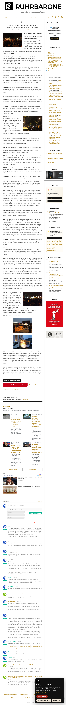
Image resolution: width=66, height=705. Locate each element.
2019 (60, 244)
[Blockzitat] (19, 509)
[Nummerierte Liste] (16, 509)
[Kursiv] (10, 509)
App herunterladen (55, 198)
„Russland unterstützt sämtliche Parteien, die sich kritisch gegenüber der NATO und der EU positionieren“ (37, 421)
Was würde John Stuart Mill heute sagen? (55, 82)
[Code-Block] (21, 509)
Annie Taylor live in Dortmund (54, 68)
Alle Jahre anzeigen (51, 250)
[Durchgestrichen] (14, 509)
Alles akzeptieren (42, 696)
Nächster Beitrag (32, 469)
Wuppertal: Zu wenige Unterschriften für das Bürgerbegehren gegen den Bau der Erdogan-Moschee (56, 275)
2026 (49, 241)
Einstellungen (56, 700)
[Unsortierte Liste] (18, 509)
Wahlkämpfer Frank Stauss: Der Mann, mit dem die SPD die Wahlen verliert (56, 100)
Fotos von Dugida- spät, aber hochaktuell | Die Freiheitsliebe (23, 664)
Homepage (5, 17)
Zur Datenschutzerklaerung (43, 693)
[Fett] (9, 509)
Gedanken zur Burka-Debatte (55, 212)
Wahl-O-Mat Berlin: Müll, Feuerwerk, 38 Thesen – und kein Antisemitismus (55, 61)
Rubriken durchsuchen (52, 247)
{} (22, 509)
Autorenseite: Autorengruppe (11, 389)
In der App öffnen (33, 384)
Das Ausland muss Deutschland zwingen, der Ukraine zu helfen (56, 286)
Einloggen (25, 399)
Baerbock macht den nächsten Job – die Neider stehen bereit (54, 58)
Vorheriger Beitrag (13, 469)
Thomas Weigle (12, 541)
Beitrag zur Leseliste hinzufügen (12, 380)
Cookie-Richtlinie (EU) (29, 697)
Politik (10, 17)
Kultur (27, 17)
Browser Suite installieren (55, 200)
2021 (53, 244)
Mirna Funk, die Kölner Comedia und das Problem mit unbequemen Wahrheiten (56, 261)
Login (35, 17)
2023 (60, 241)
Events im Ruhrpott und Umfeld (11, 694)
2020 (57, 244)
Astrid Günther (11, 601)
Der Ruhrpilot (51, 55)
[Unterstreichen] (12, 509)
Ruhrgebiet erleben (24, 694)
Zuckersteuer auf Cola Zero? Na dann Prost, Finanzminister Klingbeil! (55, 87)
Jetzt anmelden (54, 38)
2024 (57, 241)
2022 (49, 244)
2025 (53, 241)
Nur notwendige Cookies (44, 700)
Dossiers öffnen (50, 248)
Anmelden (40, 501)
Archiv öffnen (55, 238)
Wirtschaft (21, 17)
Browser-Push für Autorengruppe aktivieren (15, 384)
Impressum (6, 697)
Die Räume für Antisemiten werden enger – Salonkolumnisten (55, 104)
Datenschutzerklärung (16, 697)
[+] (25, 509)
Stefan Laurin (11, 550)
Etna (16, 552)
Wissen (15, 17)
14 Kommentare (30, 29)
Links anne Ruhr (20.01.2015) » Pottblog (18, 593)
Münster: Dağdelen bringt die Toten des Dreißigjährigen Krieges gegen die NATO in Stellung (16, 449)
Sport (31, 17)
